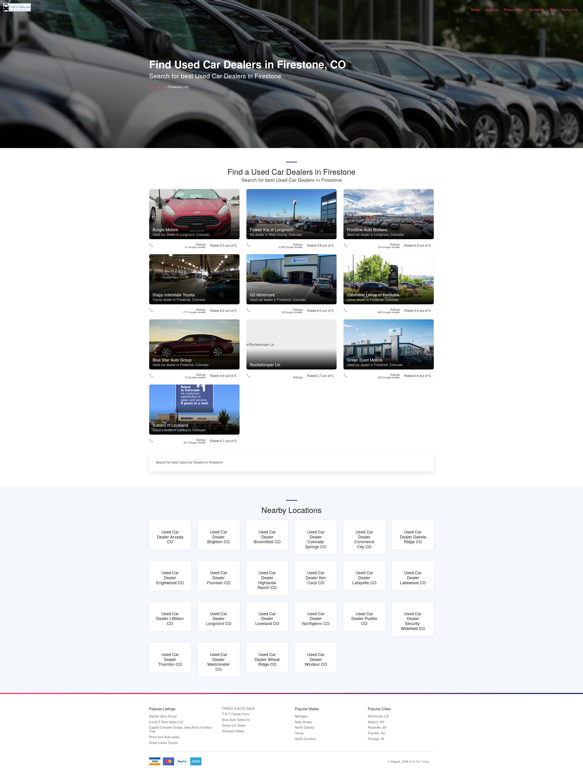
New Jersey (303, 722)
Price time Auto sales (164, 737)
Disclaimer (536, 9)
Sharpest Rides (233, 731)
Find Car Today (419, 761)
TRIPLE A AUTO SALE (238, 708)
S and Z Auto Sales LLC (166, 722)
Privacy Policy (514, 9)
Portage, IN (376, 739)
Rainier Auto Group (163, 716)
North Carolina (305, 739)
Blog (553, 9)
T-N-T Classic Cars (235, 714)
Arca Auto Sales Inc (236, 720)
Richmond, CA (378, 716)
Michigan (301, 716)
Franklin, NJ (376, 733)
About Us (491, 9)
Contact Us (569, 9)
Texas (299, 733)
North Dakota (304, 727)
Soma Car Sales (233, 725)
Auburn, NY (376, 722)
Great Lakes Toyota (163, 743)
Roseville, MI (377, 727)
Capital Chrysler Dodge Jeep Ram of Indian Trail (180, 729)
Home (475, 9)
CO (163, 87)
